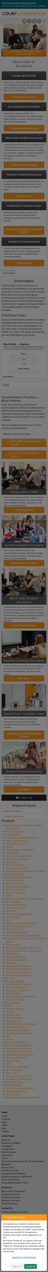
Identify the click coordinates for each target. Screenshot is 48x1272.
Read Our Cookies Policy (24, 1257)
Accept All (30, 1266)
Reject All (17, 1266)
